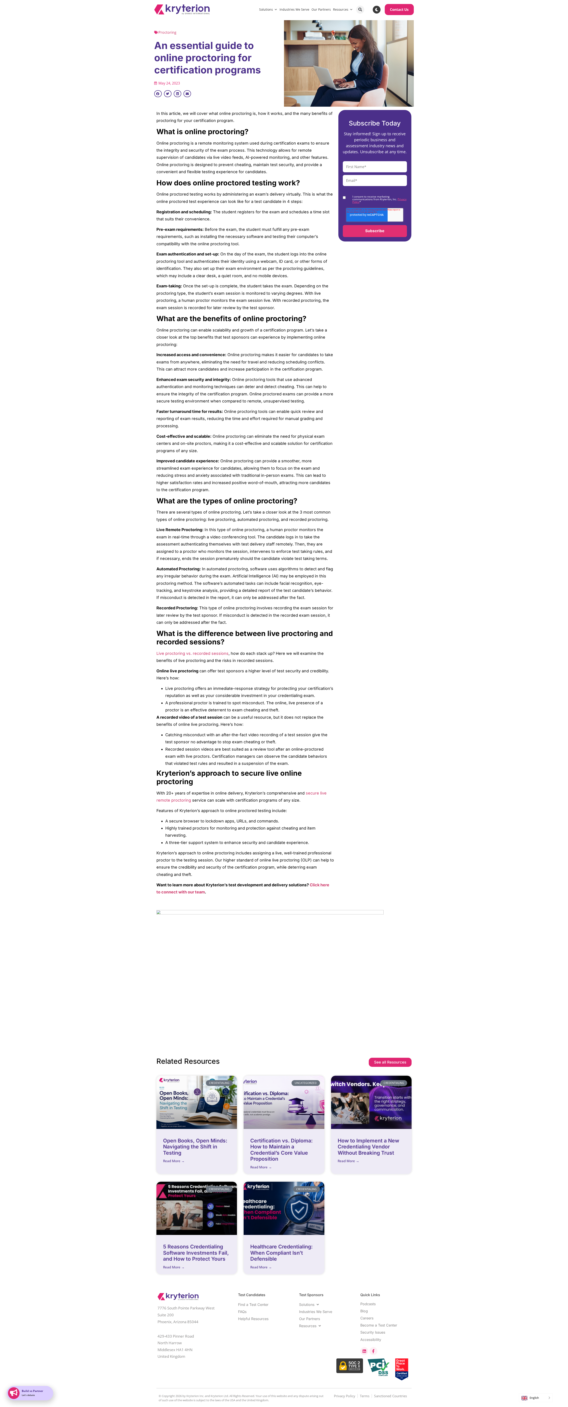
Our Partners (321, 9)
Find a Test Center (253, 1304)
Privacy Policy (344, 1396)
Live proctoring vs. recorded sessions (192, 653)
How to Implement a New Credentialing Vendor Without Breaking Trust (368, 1147)
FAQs (242, 1311)
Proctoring (167, 32)
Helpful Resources (253, 1319)
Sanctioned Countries (390, 1396)
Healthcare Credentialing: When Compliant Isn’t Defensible (281, 1253)
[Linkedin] (364, 1351)
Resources (340, 9)
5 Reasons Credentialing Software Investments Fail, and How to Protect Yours (196, 1253)
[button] (360, 10)
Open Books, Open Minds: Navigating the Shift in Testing (195, 1147)
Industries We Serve (294, 9)
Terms (365, 1396)
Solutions (266, 9)
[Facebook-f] (373, 1351)
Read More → (174, 1161)
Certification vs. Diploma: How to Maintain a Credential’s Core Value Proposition (281, 1150)
